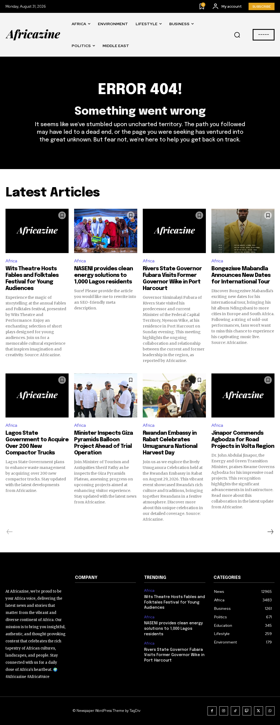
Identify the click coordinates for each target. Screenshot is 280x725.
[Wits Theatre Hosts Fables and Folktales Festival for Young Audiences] (37, 231)
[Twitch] (247, 710)
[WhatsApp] (270, 710)
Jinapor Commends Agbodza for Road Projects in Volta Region (242, 439)
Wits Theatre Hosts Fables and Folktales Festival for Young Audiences (174, 602)
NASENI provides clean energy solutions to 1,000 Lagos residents (103, 275)
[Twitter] (258, 710)
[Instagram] (223, 710)
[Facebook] (212, 710)
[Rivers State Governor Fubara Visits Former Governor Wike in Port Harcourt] (174, 231)
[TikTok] (235, 710)
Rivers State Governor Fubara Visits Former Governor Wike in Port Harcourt (174, 655)
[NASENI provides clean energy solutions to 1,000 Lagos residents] (105, 231)
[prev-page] (9, 532)
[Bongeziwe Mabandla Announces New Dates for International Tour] (243, 231)
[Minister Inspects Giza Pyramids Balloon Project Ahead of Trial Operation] (105, 395)
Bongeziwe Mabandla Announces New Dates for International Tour (240, 275)
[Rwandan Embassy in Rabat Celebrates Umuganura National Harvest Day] (174, 395)
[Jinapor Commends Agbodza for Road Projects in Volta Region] (243, 395)
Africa (11, 261)
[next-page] (270, 532)
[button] (237, 35)
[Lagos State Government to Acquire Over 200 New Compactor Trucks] (37, 395)
